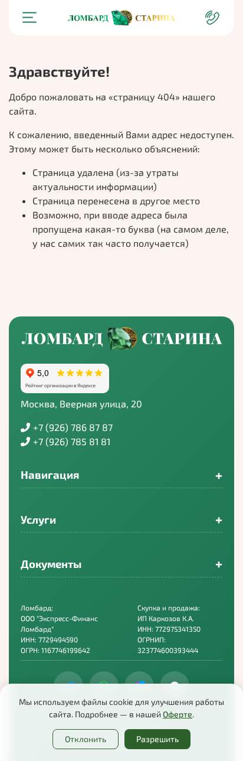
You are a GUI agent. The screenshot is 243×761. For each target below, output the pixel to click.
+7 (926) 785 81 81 (71, 441)
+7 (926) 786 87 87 (73, 427)
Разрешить (157, 739)
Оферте (177, 714)
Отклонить (85, 739)
